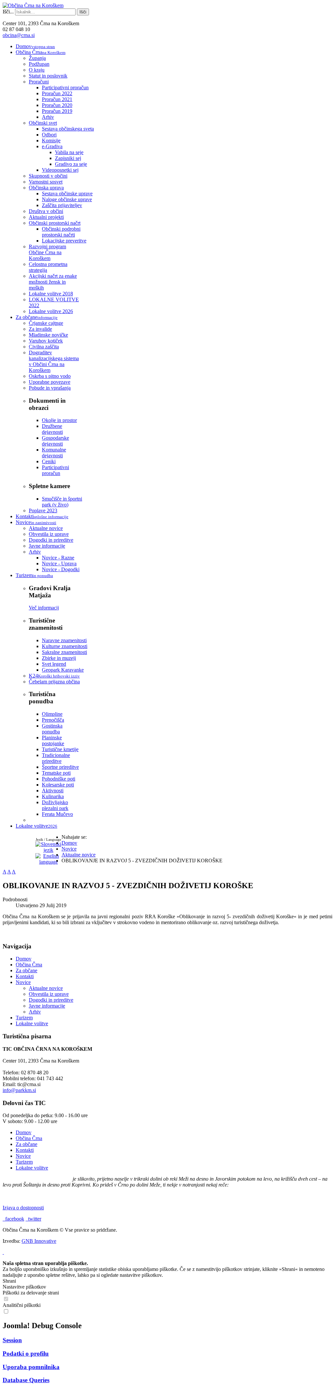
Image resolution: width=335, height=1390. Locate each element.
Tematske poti (56, 773)
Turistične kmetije (60, 749)
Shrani (9, 1281)
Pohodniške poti (58, 779)
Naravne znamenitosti (64, 640)
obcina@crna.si (19, 35)
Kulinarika (53, 796)
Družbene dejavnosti (52, 429)
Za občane (26, 970)
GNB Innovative (39, 1241)
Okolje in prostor (59, 420)
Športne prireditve (60, 767)
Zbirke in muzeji (59, 658)
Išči (82, 11)
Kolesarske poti (58, 784)
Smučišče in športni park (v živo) (62, 501)
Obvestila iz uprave (49, 994)
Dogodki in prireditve (51, 1000)
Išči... (8, 11)
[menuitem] (35, 46)
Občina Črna (29, 964)
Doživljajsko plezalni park (55, 805)
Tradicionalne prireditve (56, 758)
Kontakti (25, 976)
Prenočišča (53, 720)
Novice (23, 982)
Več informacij (44, 607)
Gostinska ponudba (52, 728)
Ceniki (49, 461)
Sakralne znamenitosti (64, 652)
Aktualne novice (46, 988)
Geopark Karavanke (63, 670)
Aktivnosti (52, 790)
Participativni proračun (55, 470)
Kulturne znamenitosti (64, 646)
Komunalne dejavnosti (54, 452)
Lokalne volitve (32, 1023)
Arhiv (35, 1011)
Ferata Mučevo (57, 814)
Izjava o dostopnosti (23, 1207)
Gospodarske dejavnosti (55, 441)
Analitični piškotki (22, 1305)
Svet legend (54, 664)
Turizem (24, 1017)
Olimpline (52, 714)
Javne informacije (47, 1006)
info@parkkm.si (19, 1090)
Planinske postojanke (53, 740)
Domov (23, 958)
